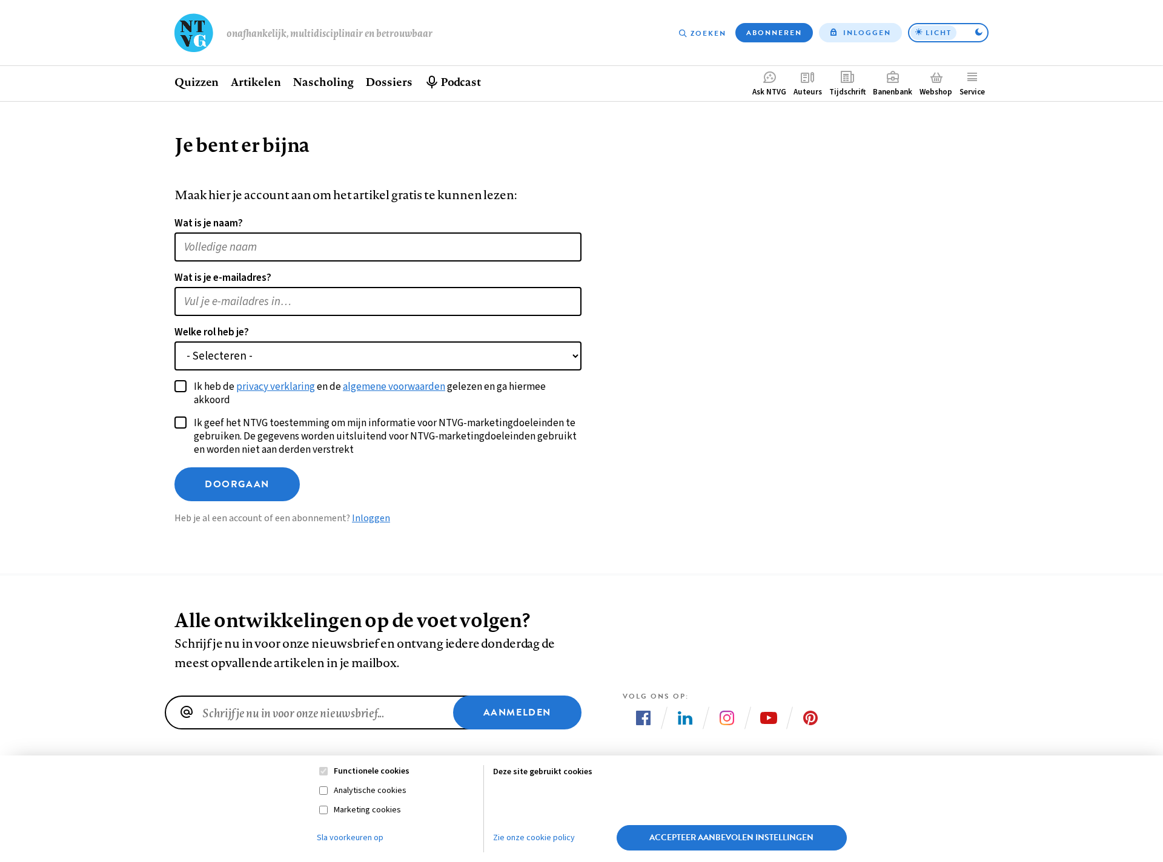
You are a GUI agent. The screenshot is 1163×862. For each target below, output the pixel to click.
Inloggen (867, 32)
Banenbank (892, 92)
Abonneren (774, 32)
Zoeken (708, 33)
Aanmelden (517, 712)
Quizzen (196, 82)
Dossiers (388, 82)
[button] (948, 32)
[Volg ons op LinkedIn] (685, 718)
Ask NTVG (769, 92)
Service (972, 92)
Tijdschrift (847, 92)
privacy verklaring (275, 387)
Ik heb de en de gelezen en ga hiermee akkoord (370, 393)
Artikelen (255, 82)
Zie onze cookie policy (534, 838)
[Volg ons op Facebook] (643, 718)
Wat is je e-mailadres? (222, 278)
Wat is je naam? (208, 223)
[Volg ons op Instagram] (726, 718)
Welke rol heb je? (211, 332)
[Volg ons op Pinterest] (810, 718)
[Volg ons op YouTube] (768, 718)
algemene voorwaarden (394, 387)
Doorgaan (237, 484)
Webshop (935, 92)
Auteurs (808, 92)
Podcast (460, 82)
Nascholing (323, 82)
